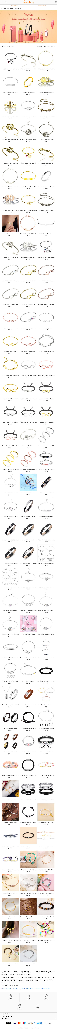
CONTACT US (5, 1018)
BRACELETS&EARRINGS (9, 8)
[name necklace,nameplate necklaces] (28, 2)
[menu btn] (2, 1)
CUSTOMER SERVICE (7, 1016)
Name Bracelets (18, 8)
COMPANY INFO (6, 1013)
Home (2, 8)
